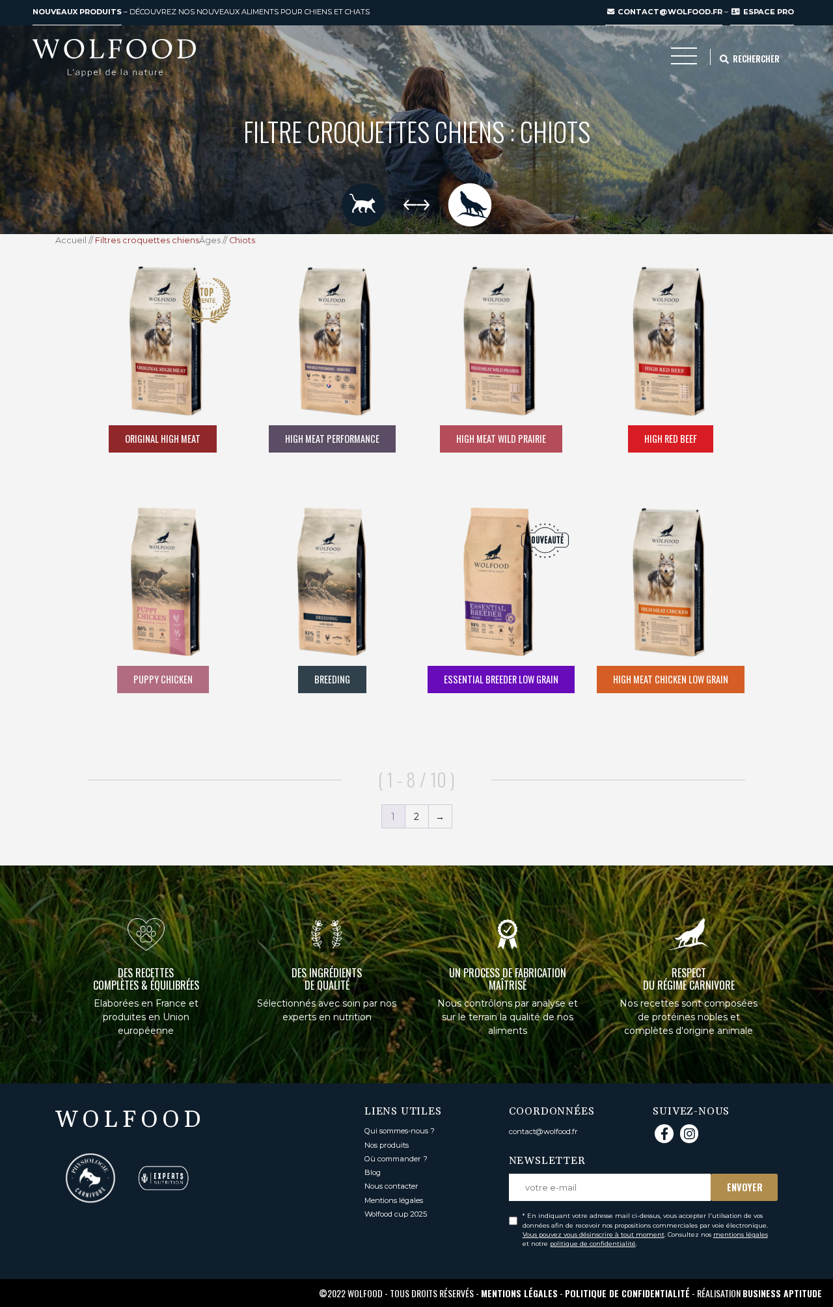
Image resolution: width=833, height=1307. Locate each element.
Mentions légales (393, 1200)
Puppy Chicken (163, 679)
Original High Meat (162, 438)
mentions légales (740, 1234)
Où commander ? (396, 1158)
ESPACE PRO (767, 11)
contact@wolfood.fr (669, 11)
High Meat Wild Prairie (501, 438)
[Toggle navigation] (683, 59)
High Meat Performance (332, 438)
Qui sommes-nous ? (399, 1130)
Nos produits (386, 1145)
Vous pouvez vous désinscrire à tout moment (593, 1234)
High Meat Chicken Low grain (670, 679)
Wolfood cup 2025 (395, 1214)
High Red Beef (670, 438)
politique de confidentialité (593, 1243)
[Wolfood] (114, 58)
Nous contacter (391, 1186)
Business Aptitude (782, 1293)
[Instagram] (689, 1133)
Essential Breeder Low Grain (501, 679)
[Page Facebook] (664, 1133)
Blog (372, 1172)
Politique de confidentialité (627, 1293)
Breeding (332, 679)
